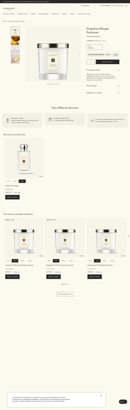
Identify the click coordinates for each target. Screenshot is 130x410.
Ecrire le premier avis (65, 294)
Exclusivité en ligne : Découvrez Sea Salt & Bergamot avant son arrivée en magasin (26, 1)
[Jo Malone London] (9, 9)
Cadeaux (72, 14)
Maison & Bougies (44, 14)
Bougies (22, 21)
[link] (22, 120)
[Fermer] (101, 395)
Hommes (64, 14)
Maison (5, 21)
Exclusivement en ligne (84, 14)
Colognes (33, 14)
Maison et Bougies (13, 21)
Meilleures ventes (23, 14)
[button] (123, 402)
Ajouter (116, 55)
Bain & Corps (55, 14)
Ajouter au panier (107, 62)
